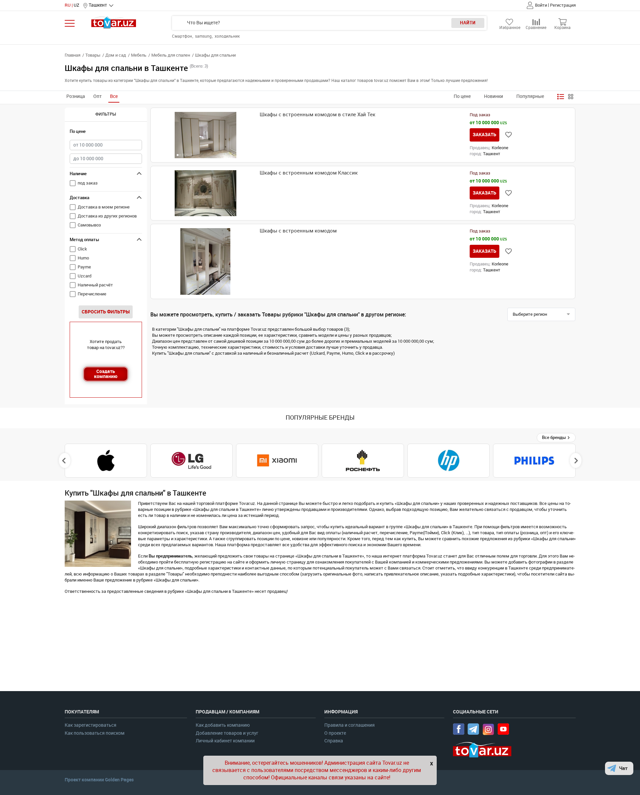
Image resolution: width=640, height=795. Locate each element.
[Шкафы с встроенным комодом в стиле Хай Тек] (205, 135)
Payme (84, 266)
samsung (204, 36)
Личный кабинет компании (225, 741)
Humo (83, 257)
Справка (333, 741)
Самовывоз (89, 224)
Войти (541, 5)
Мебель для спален (170, 55)
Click (82, 248)
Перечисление (92, 293)
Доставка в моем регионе (104, 206)
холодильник (227, 36)
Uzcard (84, 275)
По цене (462, 96)
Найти (468, 22)
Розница (75, 96)
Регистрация (563, 5)
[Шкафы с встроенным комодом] (205, 261)
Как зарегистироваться (90, 725)
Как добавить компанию (223, 725)
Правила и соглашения (349, 725)
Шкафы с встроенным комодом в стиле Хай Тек (317, 115)
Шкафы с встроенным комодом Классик (309, 173)
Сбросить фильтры (106, 311)
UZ (76, 5)
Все (114, 96)
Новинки (493, 96)
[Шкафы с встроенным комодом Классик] (205, 193)
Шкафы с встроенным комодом (298, 231)
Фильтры (105, 114)
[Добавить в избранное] (508, 135)
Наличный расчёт (95, 284)
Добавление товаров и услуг (227, 733)
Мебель (138, 55)
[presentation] (64, 461)
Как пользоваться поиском (94, 733)
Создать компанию (105, 374)
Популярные (530, 96)
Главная (72, 55)
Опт (97, 96)
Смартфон (182, 36)
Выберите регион (530, 314)
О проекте (335, 733)
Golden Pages (119, 779)
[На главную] (113, 22)
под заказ (88, 183)
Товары (92, 55)
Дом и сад (115, 55)
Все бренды (554, 437)
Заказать (484, 134)
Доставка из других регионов (107, 215)
